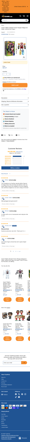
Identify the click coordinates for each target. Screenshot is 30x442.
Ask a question (5, 104)
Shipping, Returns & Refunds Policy (10, 435)
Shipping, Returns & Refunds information (11, 101)
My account (4, 386)
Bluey (2, 421)
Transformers (4, 425)
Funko (29, 293)
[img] (4, 177)
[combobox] (15, 20)
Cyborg (3, 140)
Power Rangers (10, 140)
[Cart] (24, 16)
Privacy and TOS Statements (8, 437)
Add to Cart (7, 299)
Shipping (4, 81)
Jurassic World (4, 427)
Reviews (3, 383)
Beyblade (3, 419)
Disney (2, 423)
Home (2, 25)
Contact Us (3, 381)
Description (4, 98)
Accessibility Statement (6, 384)
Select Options (20, 299)
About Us (3, 377)
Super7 (3, 32)
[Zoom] (23, 57)
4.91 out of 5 (19, 151)
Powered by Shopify (6, 438)
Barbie (2, 418)
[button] (5, 34)
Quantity (5, 71)
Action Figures (4, 416)
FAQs (2, 379)
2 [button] (13, 251)
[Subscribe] (24, 362)
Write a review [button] (15, 168)
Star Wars (3, 414)
